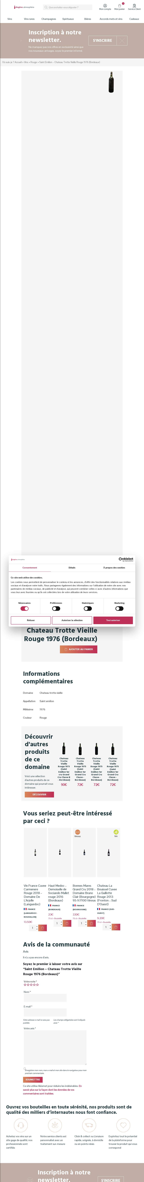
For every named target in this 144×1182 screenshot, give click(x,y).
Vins (26, 62)
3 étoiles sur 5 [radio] (31, 984)
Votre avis (30, 1028)
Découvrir (39, 795)
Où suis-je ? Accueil (12, 62)
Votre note (30, 981)
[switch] (56, 608)
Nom (27, 992)
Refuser (31, 620)
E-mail (28, 1006)
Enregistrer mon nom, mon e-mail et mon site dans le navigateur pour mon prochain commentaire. (55, 1071)
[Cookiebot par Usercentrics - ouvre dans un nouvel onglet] (121, 559)
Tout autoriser (113, 620)
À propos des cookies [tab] (114, 567)
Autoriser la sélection (72, 620)
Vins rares (29, 18)
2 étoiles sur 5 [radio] (28, 984)
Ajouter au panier (81, 649)
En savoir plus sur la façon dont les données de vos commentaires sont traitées (52, 1089)
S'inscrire (102, 40)
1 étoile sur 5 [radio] (25, 984)
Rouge (34, 62)
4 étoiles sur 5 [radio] (34, 984)
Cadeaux (134, 18)
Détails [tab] (72, 567)
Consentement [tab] (29, 567)
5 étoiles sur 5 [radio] (37, 984)
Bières (87, 18)
